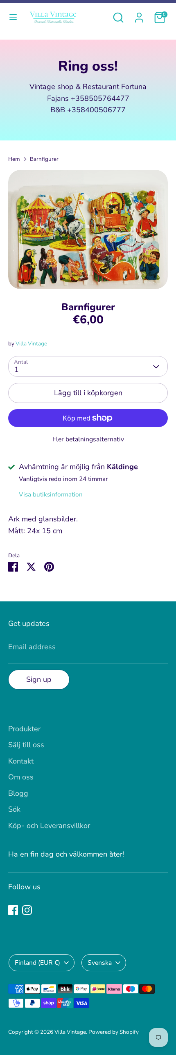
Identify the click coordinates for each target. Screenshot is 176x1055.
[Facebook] (13, 910)
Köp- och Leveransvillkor (49, 825)
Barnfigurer (44, 159)
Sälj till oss (26, 745)
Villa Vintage (31, 343)
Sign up (39, 679)
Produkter (24, 729)
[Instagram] (27, 910)
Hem (14, 159)
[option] (88, 229)
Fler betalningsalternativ (88, 439)
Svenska (100, 962)
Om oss (21, 777)
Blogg (18, 793)
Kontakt (21, 761)
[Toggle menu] (13, 17)
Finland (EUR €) (37, 962)
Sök (14, 809)
